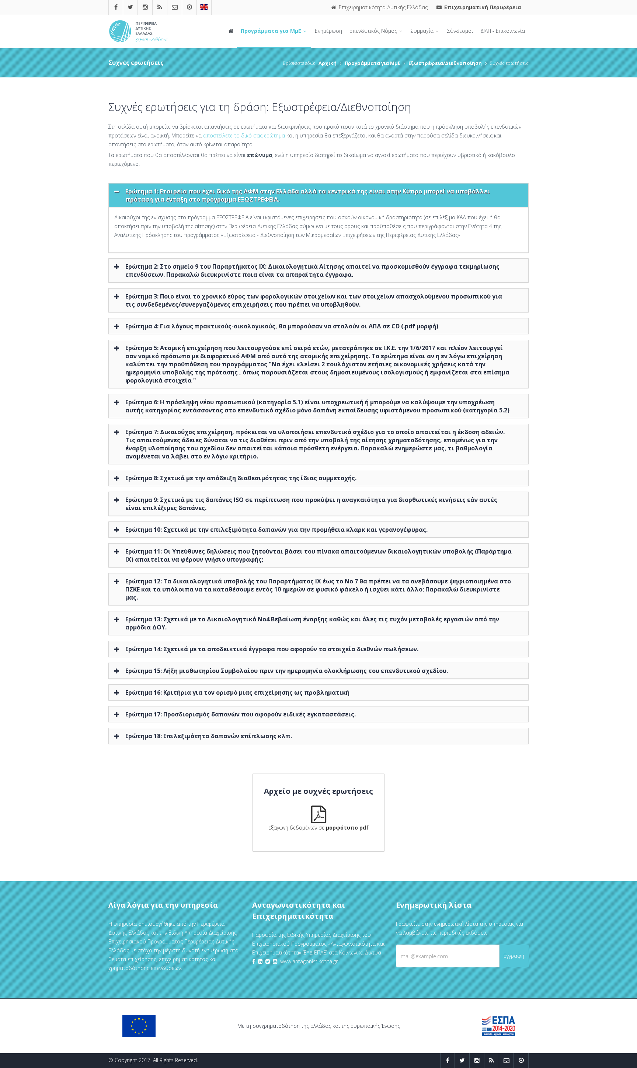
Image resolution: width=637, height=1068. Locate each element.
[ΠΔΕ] (189, 7)
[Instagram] (145, 7)
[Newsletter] (175, 7)
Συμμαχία (423, 30)
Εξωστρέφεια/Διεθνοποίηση (445, 63)
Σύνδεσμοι (460, 30)
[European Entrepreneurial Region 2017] (204, 7)
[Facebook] (116, 7)
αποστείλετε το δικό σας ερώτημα (244, 135)
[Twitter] (130, 7)
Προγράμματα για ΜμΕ (272, 30)
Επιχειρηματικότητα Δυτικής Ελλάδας (382, 7)
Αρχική (327, 63)
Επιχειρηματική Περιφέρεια (482, 7)
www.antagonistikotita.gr (309, 961)
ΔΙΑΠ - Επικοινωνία (502, 30)
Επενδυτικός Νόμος (373, 30)
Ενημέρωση (328, 30)
